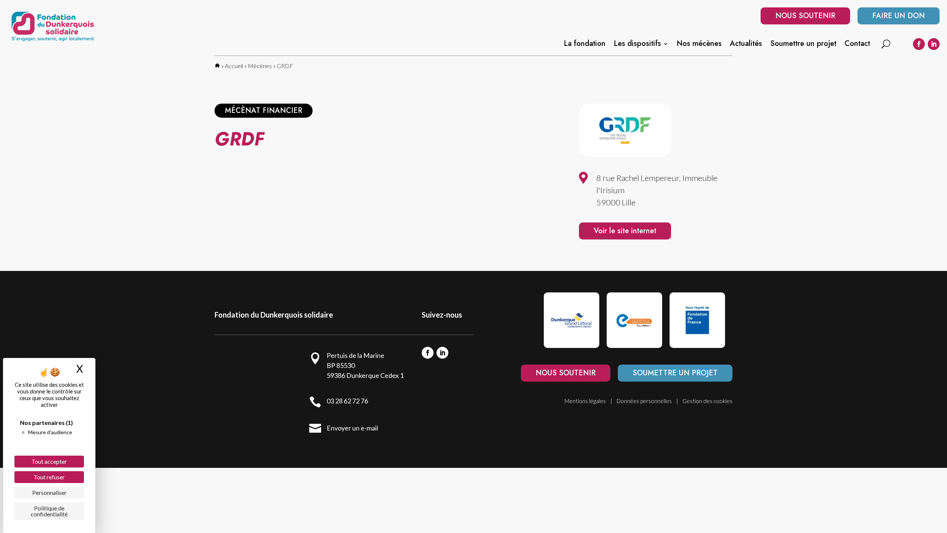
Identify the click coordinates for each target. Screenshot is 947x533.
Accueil (234, 65)
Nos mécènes (699, 45)
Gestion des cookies (707, 401)
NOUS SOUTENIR (805, 15)
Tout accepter (49, 461)
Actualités (746, 45)
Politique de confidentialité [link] (49, 510)
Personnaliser (49, 492)
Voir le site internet (625, 230)
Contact (857, 45)
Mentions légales (585, 401)
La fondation (585, 45)
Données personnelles (644, 401)
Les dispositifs (637, 45)
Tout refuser (49, 476)
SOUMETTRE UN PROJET (675, 373)
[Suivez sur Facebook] (919, 44)
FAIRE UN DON (898, 15)
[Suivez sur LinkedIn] (934, 44)
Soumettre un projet (803, 45)
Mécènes (260, 65)
